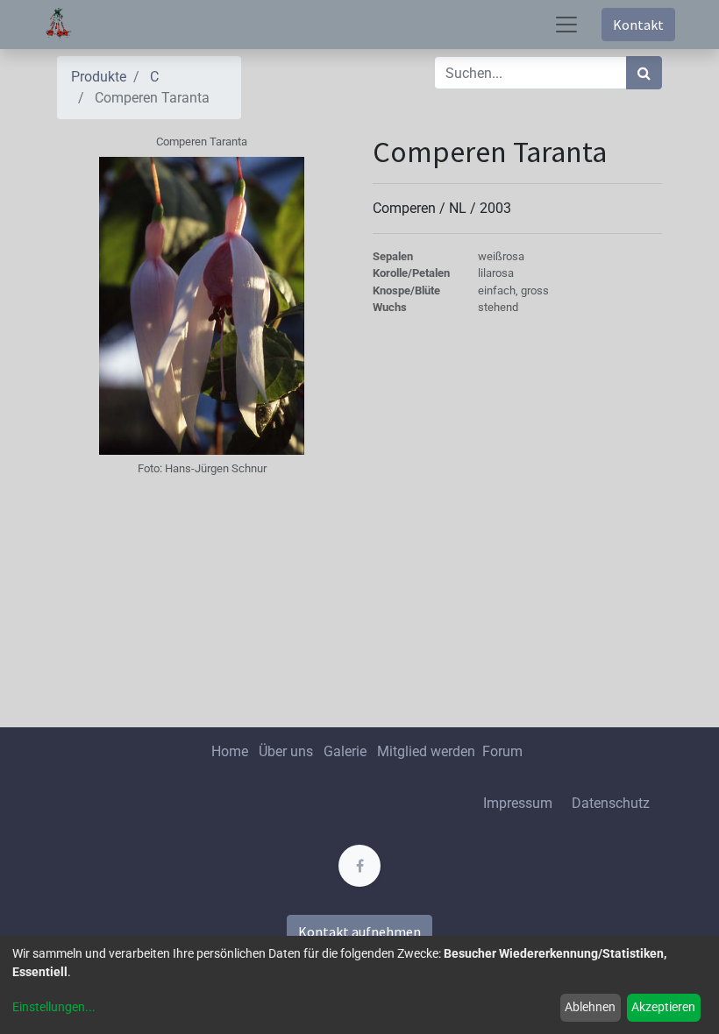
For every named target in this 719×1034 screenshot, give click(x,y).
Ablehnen (590, 1007)
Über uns (286, 751)
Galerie (345, 751)
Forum (502, 751)
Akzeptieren (663, 1007)
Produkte (98, 76)
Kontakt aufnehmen (359, 931)
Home (229, 751)
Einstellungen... (54, 1007)
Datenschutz (611, 803)
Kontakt (638, 24)
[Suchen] (644, 72)
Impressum (517, 803)
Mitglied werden (428, 751)
